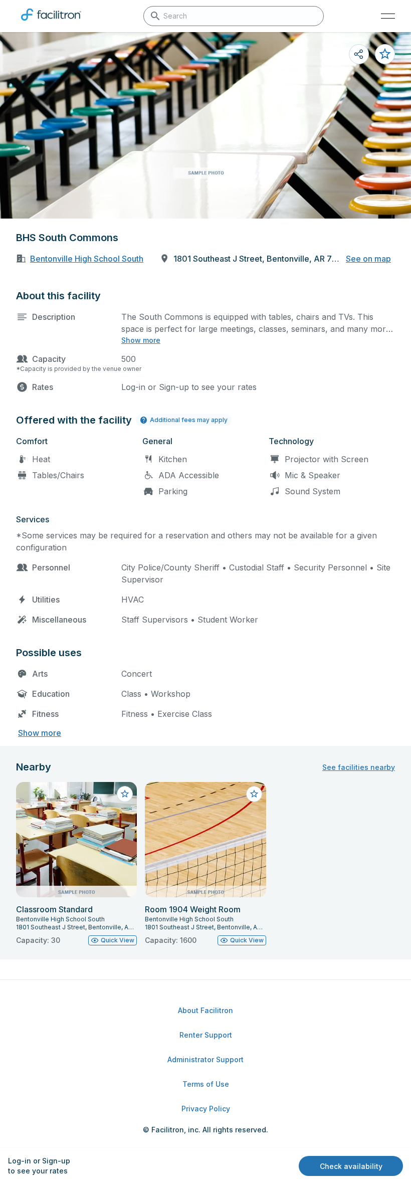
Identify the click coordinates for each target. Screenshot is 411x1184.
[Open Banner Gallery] (205, 125)
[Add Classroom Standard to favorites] (125, 794)
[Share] (359, 54)
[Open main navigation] (388, 16)
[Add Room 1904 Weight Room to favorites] (254, 794)
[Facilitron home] (51, 23)
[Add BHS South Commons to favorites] (385, 54)
